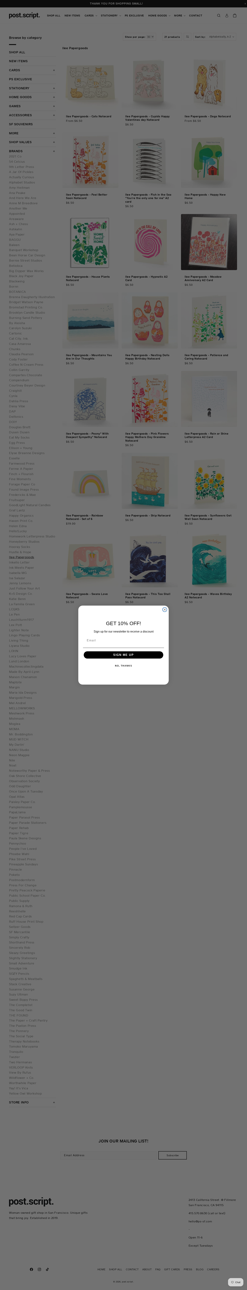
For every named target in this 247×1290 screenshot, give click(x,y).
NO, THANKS (123, 666)
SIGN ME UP (123, 654)
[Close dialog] (165, 609)
